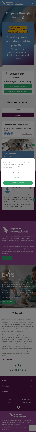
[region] (18, 172)
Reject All (18, 178)
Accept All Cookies (18, 183)
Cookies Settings (18, 173)
